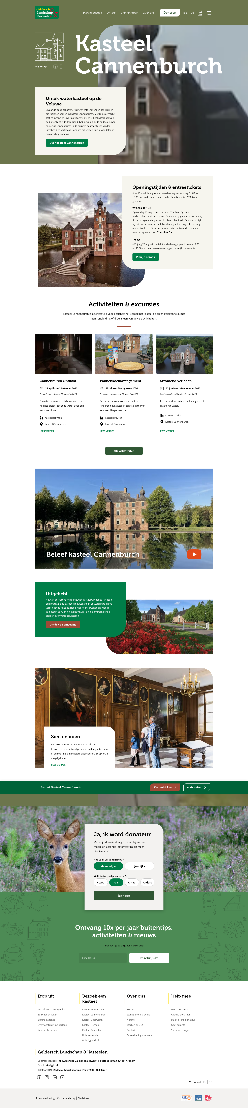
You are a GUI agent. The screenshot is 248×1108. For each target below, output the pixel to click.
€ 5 (116, 882)
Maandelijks (108, 866)
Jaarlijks (139, 866)
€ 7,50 (131, 882)
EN (185, 12)
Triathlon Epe (165, 232)
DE (192, 12)
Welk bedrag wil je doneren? (110, 876)
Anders (147, 882)
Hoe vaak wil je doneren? (108, 859)
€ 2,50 (100, 882)
